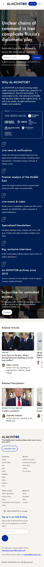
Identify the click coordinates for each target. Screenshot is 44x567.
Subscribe (33, 4)
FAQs (3, 499)
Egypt (3, 477)
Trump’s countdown (10, 410)
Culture (24, 468)
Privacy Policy (6, 496)
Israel (3, 471)
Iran (3, 465)
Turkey (4, 459)
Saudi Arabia (6, 462)
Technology (26, 465)
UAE (3, 468)
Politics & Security (28, 459)
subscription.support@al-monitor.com (13, 550)
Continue (7, 312)
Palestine (4, 474)
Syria (3, 486)
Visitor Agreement (8, 493)
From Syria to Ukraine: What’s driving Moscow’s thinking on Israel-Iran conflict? (18, 358)
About (24, 493)
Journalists (25, 496)
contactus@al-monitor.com (32, 554)
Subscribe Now (10, 448)
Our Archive (26, 471)
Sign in (40, 4)
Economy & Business (29, 462)
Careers (25, 502)
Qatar (4, 480)
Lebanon (4, 483)
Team (24, 499)
